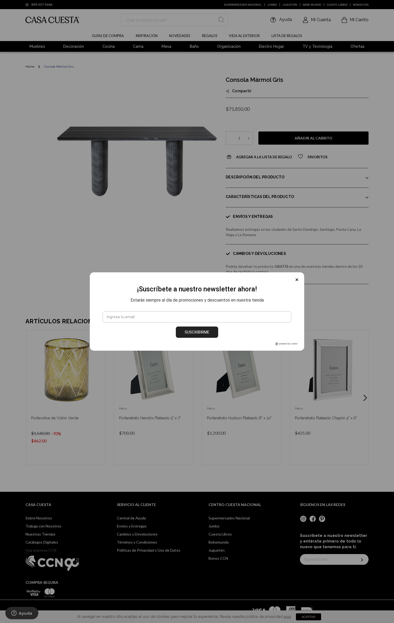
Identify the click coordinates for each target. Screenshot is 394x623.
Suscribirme (197, 332)
